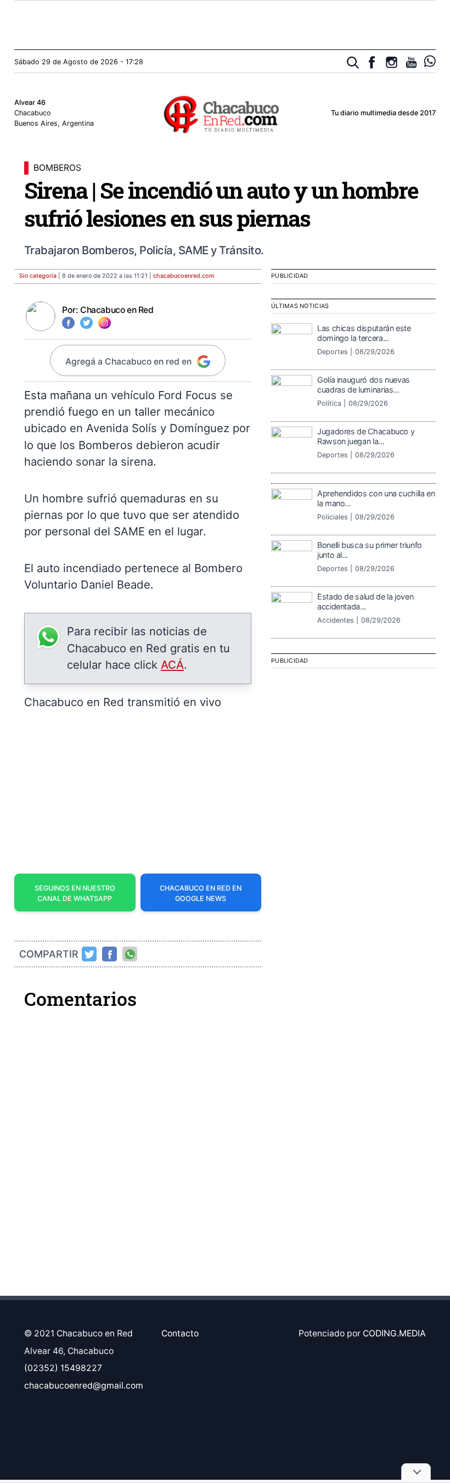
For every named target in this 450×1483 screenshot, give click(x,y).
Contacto (180, 1333)
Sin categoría (38, 275)
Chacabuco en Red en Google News (200, 893)
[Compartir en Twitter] (89, 954)
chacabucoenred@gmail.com (83, 1385)
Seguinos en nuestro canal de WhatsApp (75, 893)
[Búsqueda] (353, 63)
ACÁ (172, 664)
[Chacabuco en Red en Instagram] (391, 62)
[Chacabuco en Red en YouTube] (411, 62)
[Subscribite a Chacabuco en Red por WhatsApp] (430, 61)
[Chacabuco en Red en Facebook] (371, 62)
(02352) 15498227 (63, 1368)
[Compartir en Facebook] (110, 954)
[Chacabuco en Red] (225, 114)
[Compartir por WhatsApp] (130, 954)
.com (184, 275)
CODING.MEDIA (394, 1333)
